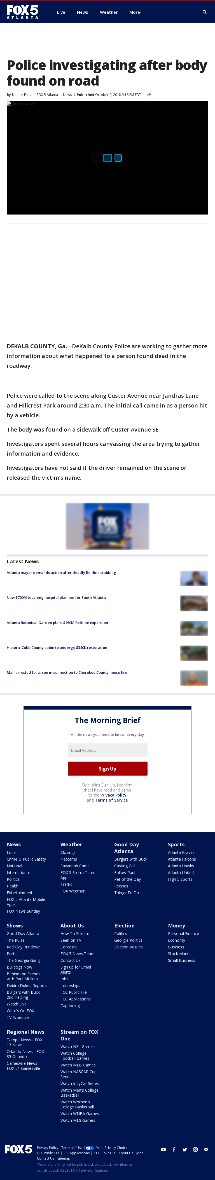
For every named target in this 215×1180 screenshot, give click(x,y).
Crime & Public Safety (26, 859)
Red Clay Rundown (24, 947)
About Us (72, 925)
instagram (195, 1149)
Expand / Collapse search (205, 12)
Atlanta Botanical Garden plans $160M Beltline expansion (57, 622)
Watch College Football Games (74, 1056)
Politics (13, 879)
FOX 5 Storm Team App (77, 875)
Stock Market (180, 953)
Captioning (70, 1005)
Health (12, 886)
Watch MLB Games (78, 1065)
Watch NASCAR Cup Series (78, 1074)
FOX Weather (72, 891)
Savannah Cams (75, 865)
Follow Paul (124, 872)
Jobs (64, 978)
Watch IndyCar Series (79, 1083)
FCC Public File (73, 992)
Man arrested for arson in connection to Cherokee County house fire (67, 672)
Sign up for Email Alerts (75, 969)
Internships (70, 985)
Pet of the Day (127, 879)
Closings (68, 852)
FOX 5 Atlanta (47, 94)
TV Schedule (18, 1017)
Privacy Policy (114, 795)
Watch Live (17, 1004)
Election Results (128, 947)
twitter (184, 1149)
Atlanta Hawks (181, 865)
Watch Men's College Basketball (79, 1092)
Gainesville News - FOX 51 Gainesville (23, 1066)
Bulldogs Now (19, 967)
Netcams (68, 859)
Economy (176, 940)
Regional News (25, 1031)
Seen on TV (70, 940)
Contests (68, 947)
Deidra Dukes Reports (27, 985)
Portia (12, 953)
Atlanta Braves (181, 852)
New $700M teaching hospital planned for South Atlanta (56, 597)
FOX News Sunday (23, 911)
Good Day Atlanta (126, 847)
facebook (174, 1149)
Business (176, 947)
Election (124, 925)
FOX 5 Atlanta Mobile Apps (26, 902)
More (134, 12)
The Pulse (16, 940)
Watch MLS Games (77, 1120)
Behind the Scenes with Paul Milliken (23, 976)
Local (12, 852)
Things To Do (126, 892)
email (206, 1149)
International (18, 872)
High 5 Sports (180, 879)
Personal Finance (183, 933)
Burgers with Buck (130, 859)
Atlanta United (181, 872)
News (67, 94)
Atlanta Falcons (182, 859)
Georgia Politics (128, 940)
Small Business (181, 960)
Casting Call (124, 865)
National (14, 865)
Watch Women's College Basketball (77, 1104)
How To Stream (74, 933)
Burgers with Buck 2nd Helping (23, 995)
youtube (163, 1149)
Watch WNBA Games (79, 1113)
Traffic (66, 884)
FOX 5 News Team (77, 953)
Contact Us (70, 960)
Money (176, 925)
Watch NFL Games (77, 1046)
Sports (176, 844)
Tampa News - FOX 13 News (24, 1042)
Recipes (121, 886)
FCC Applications (75, 999)
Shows (15, 925)
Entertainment (19, 892)
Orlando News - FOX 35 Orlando (25, 1054)
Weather (71, 844)
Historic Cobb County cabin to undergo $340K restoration (57, 647)
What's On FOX (20, 1010)
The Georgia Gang (23, 960)
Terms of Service (111, 800)
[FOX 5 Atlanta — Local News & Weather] (25, 12)
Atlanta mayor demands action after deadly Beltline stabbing (61, 572)
